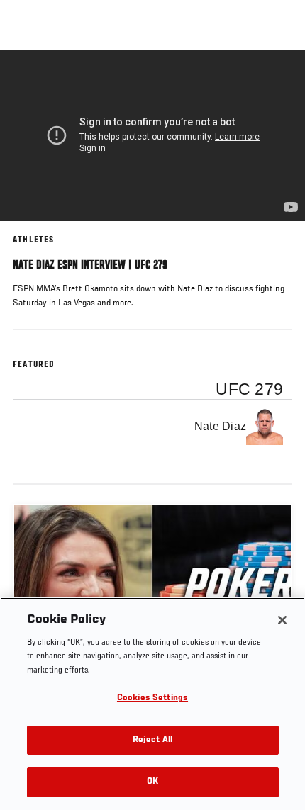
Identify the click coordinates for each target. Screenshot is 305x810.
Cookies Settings (152, 698)
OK (152, 782)
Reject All (152, 740)
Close (279, 76)
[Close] (282, 620)
